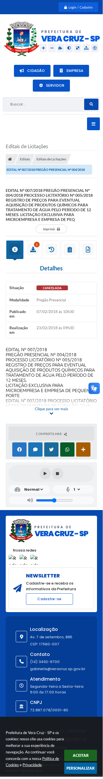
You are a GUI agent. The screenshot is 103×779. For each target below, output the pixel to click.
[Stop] (57, 473)
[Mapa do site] (86, 48)
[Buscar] (91, 104)
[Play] (45, 473)
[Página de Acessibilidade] (94, 48)
